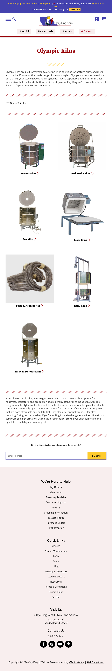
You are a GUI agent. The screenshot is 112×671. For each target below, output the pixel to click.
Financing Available (56, 497)
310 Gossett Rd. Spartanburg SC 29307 (56, 621)
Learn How (75, 9)
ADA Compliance (95, 662)
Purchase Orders (56, 522)
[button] (72, 3)
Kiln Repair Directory (56, 571)
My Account (56, 492)
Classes (56, 546)
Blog (56, 566)
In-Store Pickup (56, 517)
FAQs (56, 556)
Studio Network (56, 576)
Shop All (24, 31)
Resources (56, 581)
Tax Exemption (56, 528)
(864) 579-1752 (56, 636)
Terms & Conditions (56, 586)
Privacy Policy (56, 592)
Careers (56, 597)
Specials (67, 31)
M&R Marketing (76, 662)
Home (9, 102)
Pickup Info (45, 3)
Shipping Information (56, 512)
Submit (97, 455)
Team (56, 561)
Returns (56, 507)
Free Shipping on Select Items (23, 3)
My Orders (56, 487)
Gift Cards (87, 31)
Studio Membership (56, 551)
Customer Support (56, 502)
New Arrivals (45, 31)
